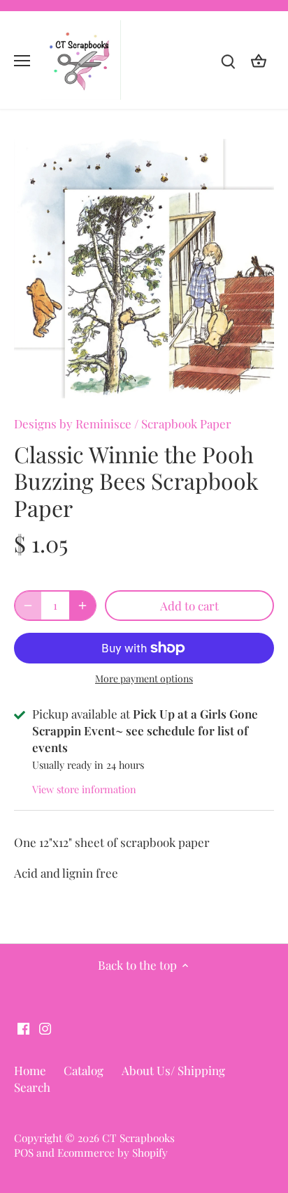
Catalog (83, 1070)
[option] (144, 268)
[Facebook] (23, 1027)
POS (24, 1152)
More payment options (144, 678)
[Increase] (82, 605)
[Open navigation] (22, 60)
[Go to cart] (258, 60)
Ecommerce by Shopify (112, 1152)
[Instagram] (45, 1027)
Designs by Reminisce (72, 423)
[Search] (228, 60)
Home (30, 1070)
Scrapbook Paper (186, 423)
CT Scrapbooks (138, 1137)
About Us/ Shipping (173, 1070)
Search (32, 1087)
